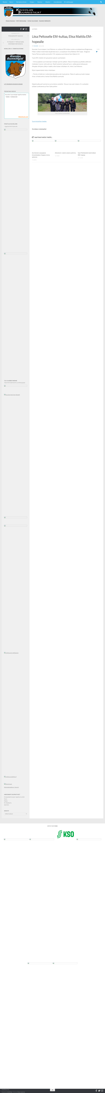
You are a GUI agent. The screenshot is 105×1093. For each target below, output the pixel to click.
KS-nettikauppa (68, 2)
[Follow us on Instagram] (26, 29)
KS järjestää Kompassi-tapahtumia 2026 (14, 797)
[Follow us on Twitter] (23, 29)
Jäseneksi (6, 805)
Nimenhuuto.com (23, 116)
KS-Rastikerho (7, 803)
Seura (11, 2)
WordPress (9, 1092)
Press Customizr (21, 1092)
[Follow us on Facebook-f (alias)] (21, 29)
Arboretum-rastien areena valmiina (65, 153)
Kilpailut (47, 2)
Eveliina (36, 46)
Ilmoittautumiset (13, 96)
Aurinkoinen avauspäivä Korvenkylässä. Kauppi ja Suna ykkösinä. (41, 155)
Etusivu (5, 2)
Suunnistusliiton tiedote (39, 121)
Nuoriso (39, 2)
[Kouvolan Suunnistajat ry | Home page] (52, 12)
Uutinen (34, 29)
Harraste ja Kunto (21, 2)
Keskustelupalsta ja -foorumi (11, 787)
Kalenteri (8, 96)
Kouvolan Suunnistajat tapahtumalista (15, 94)
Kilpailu (6, 801)
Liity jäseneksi (58, 2)
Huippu (32, 2)
